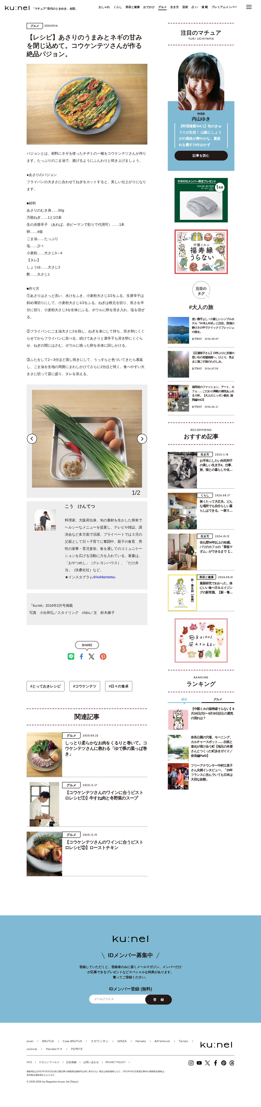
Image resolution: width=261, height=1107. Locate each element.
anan (30, 1041)
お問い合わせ (91, 1062)
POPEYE (77, 1049)
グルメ (162, 7)
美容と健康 (133, 7)
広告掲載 (71, 1062)
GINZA (122, 1041)
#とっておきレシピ (45, 686)
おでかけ (149, 7)
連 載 (205, 7)
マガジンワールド (49, 1062)
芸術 (185, 7)
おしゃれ (104, 7)
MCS (29, 1062)
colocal (32, 1049)
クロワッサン (100, 1041)
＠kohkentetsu (104, 577)
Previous (32, 439)
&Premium (162, 1041)
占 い (195, 7)
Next (142, 439)
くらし (117, 7)
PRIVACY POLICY (115, 1062)
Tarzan (183, 1041)
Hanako (140, 1041)
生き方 (174, 7)
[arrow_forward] (191, 1062)
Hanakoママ (54, 1049)
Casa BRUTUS (72, 1041)
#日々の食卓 (119, 686)
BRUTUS (48, 1041)
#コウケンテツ (84, 686)
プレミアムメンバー (224, 7)
